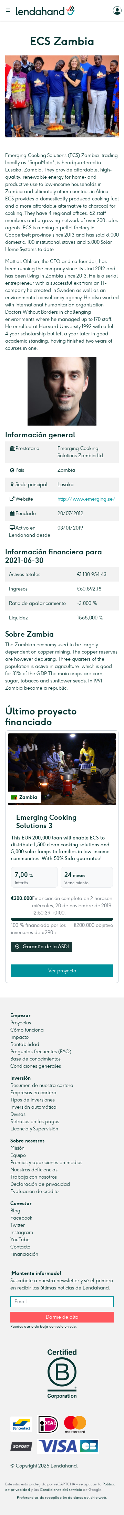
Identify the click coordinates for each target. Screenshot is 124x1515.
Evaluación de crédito (34, 1191)
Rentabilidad (24, 1044)
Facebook (21, 1218)
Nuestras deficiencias (34, 1170)
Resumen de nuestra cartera (41, 1085)
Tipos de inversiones (32, 1100)
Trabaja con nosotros (33, 1177)
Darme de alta (62, 1317)
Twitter (17, 1225)
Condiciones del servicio (61, 1489)
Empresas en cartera (33, 1093)
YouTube (20, 1240)
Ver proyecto (62, 971)
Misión (17, 1148)
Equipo (18, 1155)
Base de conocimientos (35, 1059)
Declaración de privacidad (40, 1184)
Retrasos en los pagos (34, 1122)
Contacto (20, 1247)
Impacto (19, 1037)
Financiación (24, 1254)
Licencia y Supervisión (34, 1129)
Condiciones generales (35, 1066)
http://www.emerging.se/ (86, 499)
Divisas (17, 1114)
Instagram (21, 1232)
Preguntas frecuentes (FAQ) (40, 1052)
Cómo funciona (27, 1030)
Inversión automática (33, 1107)
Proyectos (20, 1023)
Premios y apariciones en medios (46, 1163)
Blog (15, 1211)
